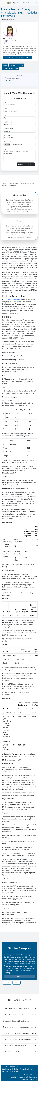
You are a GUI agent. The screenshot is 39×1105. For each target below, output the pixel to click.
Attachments (8, 142)
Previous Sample (17, 1069)
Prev (8, 983)
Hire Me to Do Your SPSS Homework (17, 57)
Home (3, 181)
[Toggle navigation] (3, 3)
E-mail (5, 109)
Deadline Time (8, 128)
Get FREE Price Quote (26, 164)
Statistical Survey (17, 65)
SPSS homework (14, 299)
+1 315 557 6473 (31, 3)
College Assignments (10, 68)
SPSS (5, 65)
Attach (8, 144)
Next (15, 983)
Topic (5, 115)
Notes (5, 149)
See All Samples (19, 977)
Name (5, 102)
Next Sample (24, 1077)
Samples (11, 181)
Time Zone (7, 135)
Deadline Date (8, 122)
